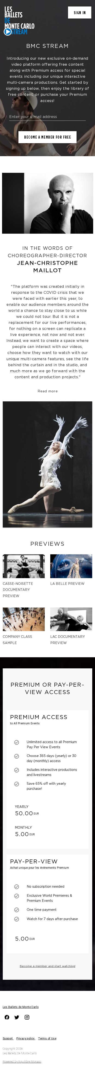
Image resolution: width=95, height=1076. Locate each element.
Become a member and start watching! (47, 966)
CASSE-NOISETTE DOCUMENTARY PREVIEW (18, 590)
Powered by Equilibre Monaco (22, 1061)
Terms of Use (47, 1038)
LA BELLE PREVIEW (67, 584)
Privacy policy (25, 1038)
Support (8, 1038)
